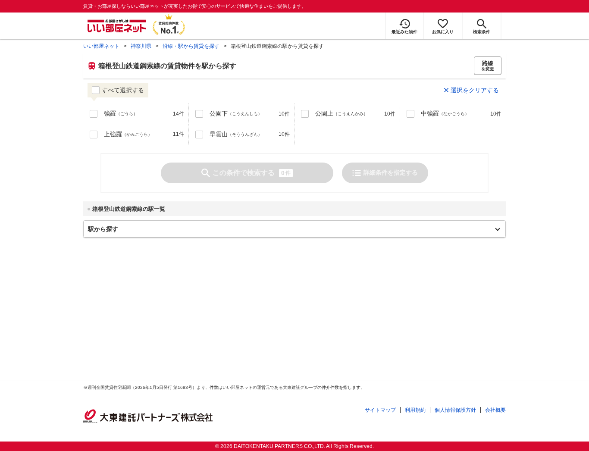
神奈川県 (141, 46)
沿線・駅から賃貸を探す (191, 46)
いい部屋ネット (101, 46)
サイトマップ (380, 410)
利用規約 (415, 410)
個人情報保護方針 (455, 410)
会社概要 (495, 410)
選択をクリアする (475, 90)
